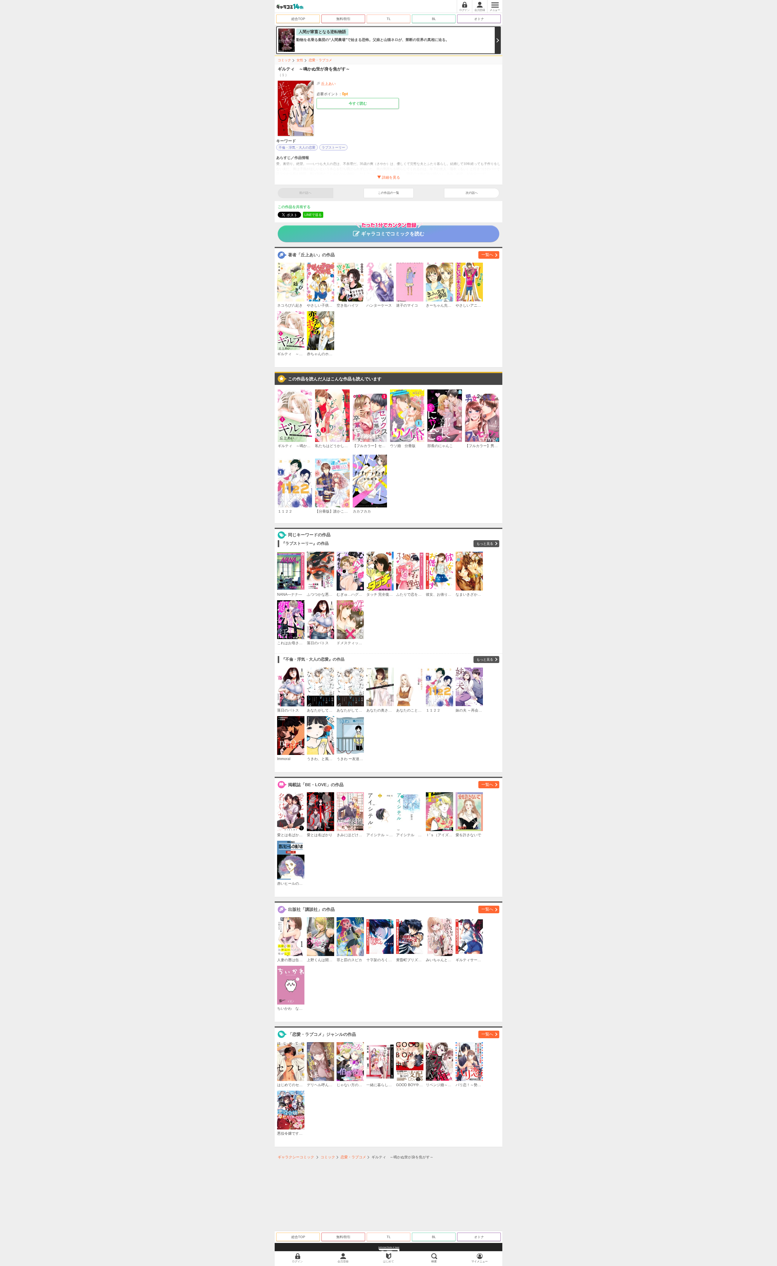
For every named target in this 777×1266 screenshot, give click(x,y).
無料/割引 (343, 19)
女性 (300, 60)
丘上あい (328, 84)
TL (389, 19)
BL (434, 19)
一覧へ (487, 254)
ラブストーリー (333, 147)
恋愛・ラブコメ (320, 60)
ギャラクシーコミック (296, 1157)
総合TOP (298, 19)
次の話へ (472, 192)
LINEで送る (313, 215)
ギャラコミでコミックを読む (392, 233)
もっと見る (485, 543)
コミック (284, 60)
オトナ (479, 19)
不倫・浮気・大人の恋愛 (297, 147)
